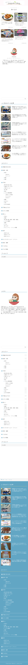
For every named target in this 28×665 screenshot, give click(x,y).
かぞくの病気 (6, 210)
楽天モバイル (7, 234)
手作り (5, 216)
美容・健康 (5, 242)
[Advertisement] (14, 82)
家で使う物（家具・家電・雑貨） (11, 219)
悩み (5, 191)
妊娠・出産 (5, 170)
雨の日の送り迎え (8, 184)
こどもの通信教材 (8, 192)
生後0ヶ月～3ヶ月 (8, 186)
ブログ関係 (5, 249)
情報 (5, 199)
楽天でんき (6, 233)
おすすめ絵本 (7, 204)
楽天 (4, 230)
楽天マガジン (7, 236)
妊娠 (5, 177)
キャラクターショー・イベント (10, 239)
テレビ (5, 224)
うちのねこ (5, 245)
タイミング (8, 364)
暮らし (4, 214)
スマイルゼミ (8, 196)
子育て (4, 182)
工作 (5, 202)
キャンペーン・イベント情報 (10, 227)
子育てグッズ (7, 188)
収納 (5, 217)
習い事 (5, 189)
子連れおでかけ (6, 207)
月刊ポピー (8, 197)
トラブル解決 (7, 221)
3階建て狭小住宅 (7, 166)
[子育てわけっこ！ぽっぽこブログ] (14, 4)
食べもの (6, 225)
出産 (5, 179)
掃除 (5, 222)
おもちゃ (6, 201)
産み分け (7, 174)
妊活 (5, 172)
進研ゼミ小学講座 (9, 194)
